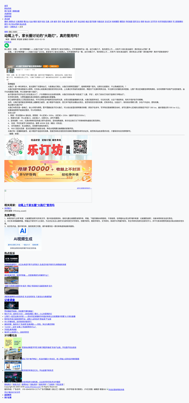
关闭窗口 (7, 208)
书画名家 (100, 21)
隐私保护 (33, 384)
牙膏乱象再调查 (10, 329)
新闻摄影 (115, 21)
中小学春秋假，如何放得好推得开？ (18, 322)
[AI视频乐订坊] (23, 250)
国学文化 (136, 21)
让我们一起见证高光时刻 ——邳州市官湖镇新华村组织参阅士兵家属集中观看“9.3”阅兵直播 (39, 316)
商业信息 (22, 24)
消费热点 (11, 21)
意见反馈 (59, 384)
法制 (67, 21)
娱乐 (71, 21)
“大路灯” (42, 205)
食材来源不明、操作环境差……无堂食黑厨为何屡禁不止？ (26, 275)
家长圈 (33, 205)
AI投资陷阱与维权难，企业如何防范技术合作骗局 (41, 382)
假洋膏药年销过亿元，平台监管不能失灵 (37, 370)
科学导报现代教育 (165, 21)
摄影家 (122, 21)
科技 (43, 21)
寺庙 (63, 21)
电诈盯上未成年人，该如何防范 (16, 332)
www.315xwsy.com (33, 387)
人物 (51, 21)
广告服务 (51, 384)
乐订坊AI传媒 (13, 24)
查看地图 (7, 16)
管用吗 (50, 205)
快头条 (147, 21)
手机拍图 (128, 21)
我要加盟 (15, 11)
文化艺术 (108, 21)
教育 (35, 21)
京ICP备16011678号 (12, 392)
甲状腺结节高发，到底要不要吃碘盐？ (19, 311)
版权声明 (42, 384)
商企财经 (81, 21)
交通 (47, 21)
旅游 (39, 21)
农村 (59, 21)
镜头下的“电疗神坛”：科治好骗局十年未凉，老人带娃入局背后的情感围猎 (50, 359)
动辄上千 (23, 205)
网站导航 (7, 8)
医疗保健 (92, 21)
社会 (31, 21)
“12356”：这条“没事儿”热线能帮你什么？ (20, 327)
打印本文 (7, 42)
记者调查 (19, 21)
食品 (87, 21)
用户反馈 (7, 11)
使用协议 (25, 384)
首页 (6, 6)
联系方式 (16, 384)
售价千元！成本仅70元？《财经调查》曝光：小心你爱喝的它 (28, 314)
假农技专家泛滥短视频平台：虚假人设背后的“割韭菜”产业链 (27, 319)
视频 (142, 21)
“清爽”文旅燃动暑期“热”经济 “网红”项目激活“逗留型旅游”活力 (28, 286)
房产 (75, 21)
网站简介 (7, 384)
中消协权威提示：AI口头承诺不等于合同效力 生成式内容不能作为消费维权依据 (35, 264)
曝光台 (26, 21)
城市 (55, 21)
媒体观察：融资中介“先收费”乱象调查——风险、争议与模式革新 (29, 324)
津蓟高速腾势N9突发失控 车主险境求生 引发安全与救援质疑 (28, 297)
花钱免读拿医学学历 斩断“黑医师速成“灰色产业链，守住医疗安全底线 (49, 347)
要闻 (6, 21)
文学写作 (153, 21)
